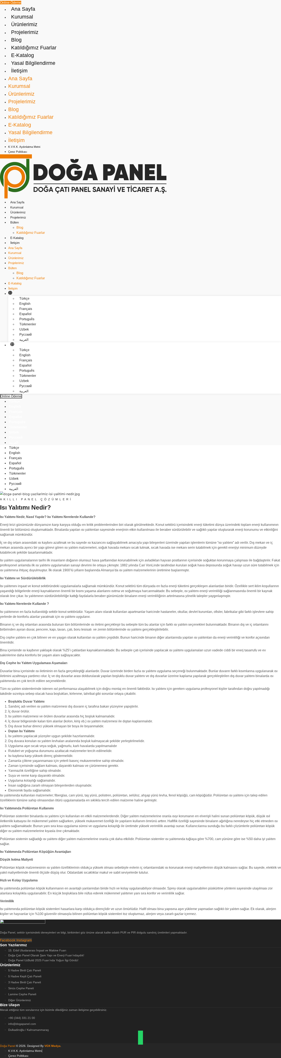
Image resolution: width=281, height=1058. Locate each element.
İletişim (15, 242)
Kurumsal (16, 207)
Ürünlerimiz (18, 212)
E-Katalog (16, 238)
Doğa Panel (8, 1046)
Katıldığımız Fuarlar (30, 232)
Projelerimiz (18, 217)
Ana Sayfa (17, 202)
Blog (19, 227)
